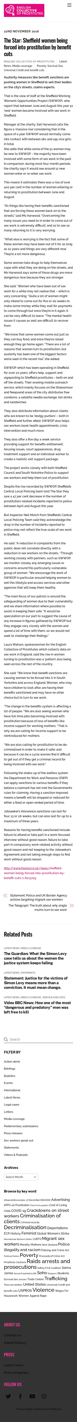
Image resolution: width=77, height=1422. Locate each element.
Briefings (9, 1068)
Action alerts (12, 1061)
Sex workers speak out (18, 1140)
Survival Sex (55, 65)
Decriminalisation (25, 1227)
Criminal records (29, 1222)
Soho (42, 1272)
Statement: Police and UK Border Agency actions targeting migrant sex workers (38, 897)
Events (8, 1083)
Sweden (23, 1279)
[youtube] (33, 1396)
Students (63, 1273)
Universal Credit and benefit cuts (24, 70)
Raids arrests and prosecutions (37, 1264)
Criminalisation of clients (32, 1218)
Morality (25, 1244)
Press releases (13, 1133)
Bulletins (9, 1076)
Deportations (57, 1228)
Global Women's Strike (53, 1233)
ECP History (12, 1233)
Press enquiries (16, 1373)
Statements (28, 973)
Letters (8, 1112)
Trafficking (55, 1278)
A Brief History (15, 1343)
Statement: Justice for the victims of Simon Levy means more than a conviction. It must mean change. (35, 983)
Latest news (14, 1365)
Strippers (52, 1273)
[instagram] (45, 1396)
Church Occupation (39, 1205)
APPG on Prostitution (16, 1205)
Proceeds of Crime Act (52, 1256)
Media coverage (22, 65)
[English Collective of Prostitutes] (24, 15)
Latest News (12, 948)
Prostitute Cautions (15, 1262)
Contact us (12, 1335)
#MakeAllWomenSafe (14, 1200)
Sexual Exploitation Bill (25, 1273)
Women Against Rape (33, 1295)
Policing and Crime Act (55, 1250)
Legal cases (11, 1104)
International (12, 1090)
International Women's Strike (18, 1239)
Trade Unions (35, 1279)
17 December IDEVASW (38, 1200)
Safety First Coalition (49, 1268)
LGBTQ (37, 1239)
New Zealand (49, 1244)
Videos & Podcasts (53, 997)
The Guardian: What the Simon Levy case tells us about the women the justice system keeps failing (35, 958)
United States (34, 1284)
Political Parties (11, 1256)
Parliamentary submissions (21, 1126)
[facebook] (21, 1396)
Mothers (36, 1244)
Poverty (41, 65)
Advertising (60, 1200)
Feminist (28, 1233)
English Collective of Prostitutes (29, 61)
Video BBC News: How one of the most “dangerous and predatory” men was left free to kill (37, 1007)
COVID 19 (18, 1211)
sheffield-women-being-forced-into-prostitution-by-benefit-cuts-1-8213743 (34, 873)
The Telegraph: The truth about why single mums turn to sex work (37, 907)
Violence (43, 1290)
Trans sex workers (13, 1285)
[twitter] (9, 1396)
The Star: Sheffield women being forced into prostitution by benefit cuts (37, 47)
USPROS (25, 1290)
